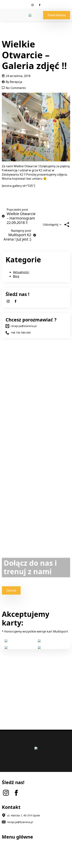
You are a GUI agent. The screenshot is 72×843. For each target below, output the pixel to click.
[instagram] (32, 5)
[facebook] (39, 5)
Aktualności (21, 272)
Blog (16, 276)
